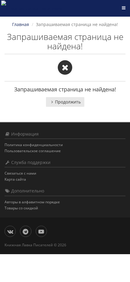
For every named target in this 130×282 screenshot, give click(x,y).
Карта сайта (15, 179)
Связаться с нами (20, 173)
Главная (20, 24)
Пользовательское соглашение (33, 150)
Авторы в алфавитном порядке (32, 202)
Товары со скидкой (21, 208)
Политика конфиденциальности (34, 144)
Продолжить (68, 102)
